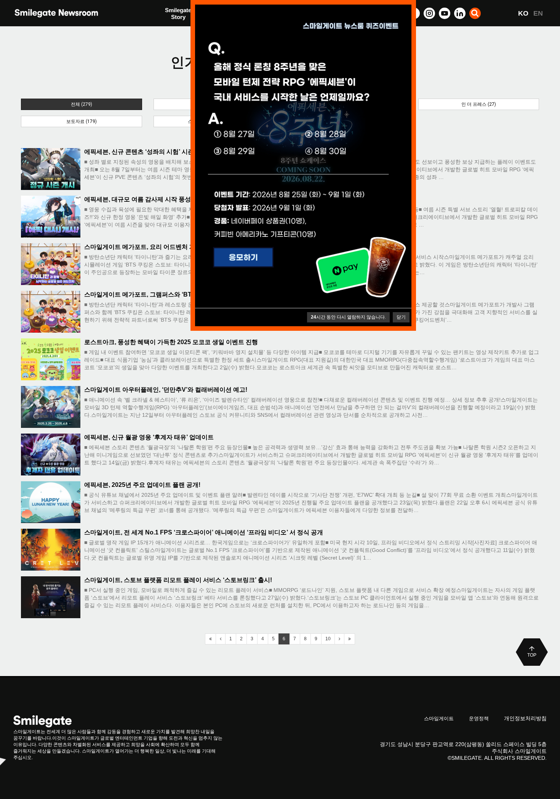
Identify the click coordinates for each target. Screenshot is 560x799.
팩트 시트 (177, 14)
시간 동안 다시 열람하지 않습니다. (348, 317)
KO (523, 13)
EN (538, 13)
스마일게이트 (439, 718)
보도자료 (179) (81, 121)
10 (328, 638)
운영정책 (479, 718)
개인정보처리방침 (525, 718)
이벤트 (173, 29)
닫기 (401, 317)
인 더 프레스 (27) (478, 104)
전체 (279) (81, 104)
